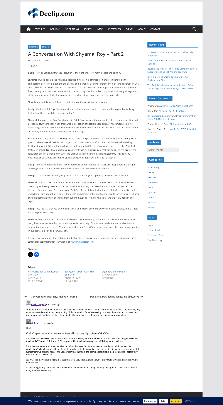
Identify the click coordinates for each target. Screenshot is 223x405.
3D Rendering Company (159, 115)
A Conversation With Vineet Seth (176, 105)
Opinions (55, 29)
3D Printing (72, 29)
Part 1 (34, 65)
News (100, 29)
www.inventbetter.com (82, 241)
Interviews (114, 29)
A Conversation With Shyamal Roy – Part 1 (53, 296)
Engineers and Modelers (114, 271)
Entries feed (153, 230)
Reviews (88, 29)
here (119, 95)
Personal (151, 202)
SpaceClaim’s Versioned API (178, 124)
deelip (47, 60)
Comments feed (155, 235)
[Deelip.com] (28, 29)
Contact (155, 29)
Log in (150, 225)
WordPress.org (154, 240)
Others (150, 197)
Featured (40, 29)
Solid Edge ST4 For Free (174, 110)
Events (129, 29)
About (141, 29)
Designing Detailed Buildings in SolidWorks (114, 296)
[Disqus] (84, 337)
